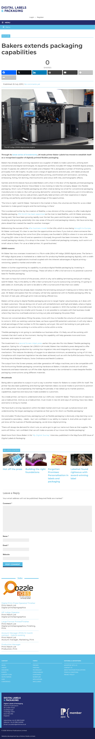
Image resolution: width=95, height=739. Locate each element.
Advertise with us (70, 665)
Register (40, 17)
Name (6, 536)
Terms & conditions (71, 672)
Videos (3, 667)
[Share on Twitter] (24, 72)
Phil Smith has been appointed (31, 214)
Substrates (37, 674)
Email (6, 545)
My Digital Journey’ (41, 435)
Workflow (37, 677)
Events (4, 672)
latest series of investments (24, 155)
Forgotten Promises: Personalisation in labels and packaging (58, 475)
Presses (35, 665)
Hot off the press (12, 469)
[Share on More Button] (85, 72)
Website (6, 554)
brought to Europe (82, 228)
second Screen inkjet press (30, 343)
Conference (5, 681)
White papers (6, 677)
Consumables (38, 672)
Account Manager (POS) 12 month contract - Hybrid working (17, 634)
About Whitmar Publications (74, 670)
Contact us (68, 667)
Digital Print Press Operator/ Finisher (18, 603)
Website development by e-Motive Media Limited (18, 736)
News (3, 665)
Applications (37, 679)
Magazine (5, 670)
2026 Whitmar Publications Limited (15, 730)
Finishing (36, 667)
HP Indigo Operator (10, 612)
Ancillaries (37, 681)
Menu (7, 22)
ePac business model (38, 228)
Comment (7, 503)
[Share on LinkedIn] (39, 72)
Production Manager (11, 644)
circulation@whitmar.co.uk (17, 724)
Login (31, 17)
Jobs (20, 578)
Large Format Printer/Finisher (15, 621)
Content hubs (6, 674)
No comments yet (32, 84)
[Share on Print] (55, 72)
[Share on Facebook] (8, 72)
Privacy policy (69, 674)
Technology (37, 670)
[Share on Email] (70, 72)
